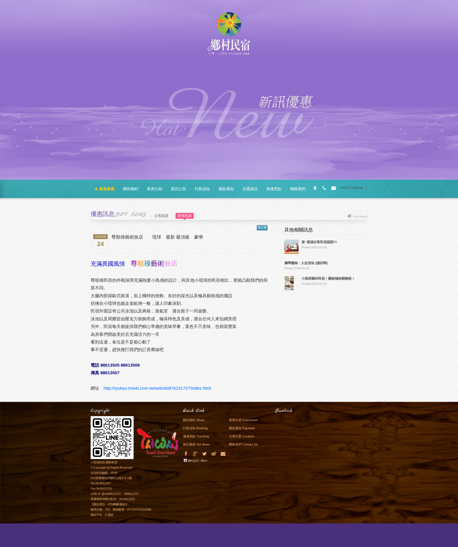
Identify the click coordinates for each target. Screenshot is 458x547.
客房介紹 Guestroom (243, 420)
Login (185, 460)
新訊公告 (178, 189)
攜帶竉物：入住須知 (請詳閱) (306, 263)
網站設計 (193, 460)
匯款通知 (226, 189)
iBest (204, 460)
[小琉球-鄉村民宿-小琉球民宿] (205, 454)
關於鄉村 (130, 189)
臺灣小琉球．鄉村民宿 (229, 35)
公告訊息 (161, 216)
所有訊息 (184, 216)
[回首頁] (349, 216)
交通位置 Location (241, 436)
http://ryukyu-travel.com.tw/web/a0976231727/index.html (157, 388)
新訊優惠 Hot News (196, 444)
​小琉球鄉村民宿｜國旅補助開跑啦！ (328, 278)
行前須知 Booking (195, 428)
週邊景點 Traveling (196, 436)
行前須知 (202, 189)
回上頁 (262, 227)
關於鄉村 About (193, 420)
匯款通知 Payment (242, 428)
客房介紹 (154, 189)
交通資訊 (250, 189)
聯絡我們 (297, 189)
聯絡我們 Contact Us (243, 444)
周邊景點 (273, 189)
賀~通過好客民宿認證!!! (319, 242)
